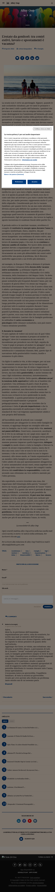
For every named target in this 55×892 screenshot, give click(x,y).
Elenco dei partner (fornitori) (14, 174)
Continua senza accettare (42, 129)
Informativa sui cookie (29, 160)
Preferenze (19, 182)
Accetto (34, 182)
